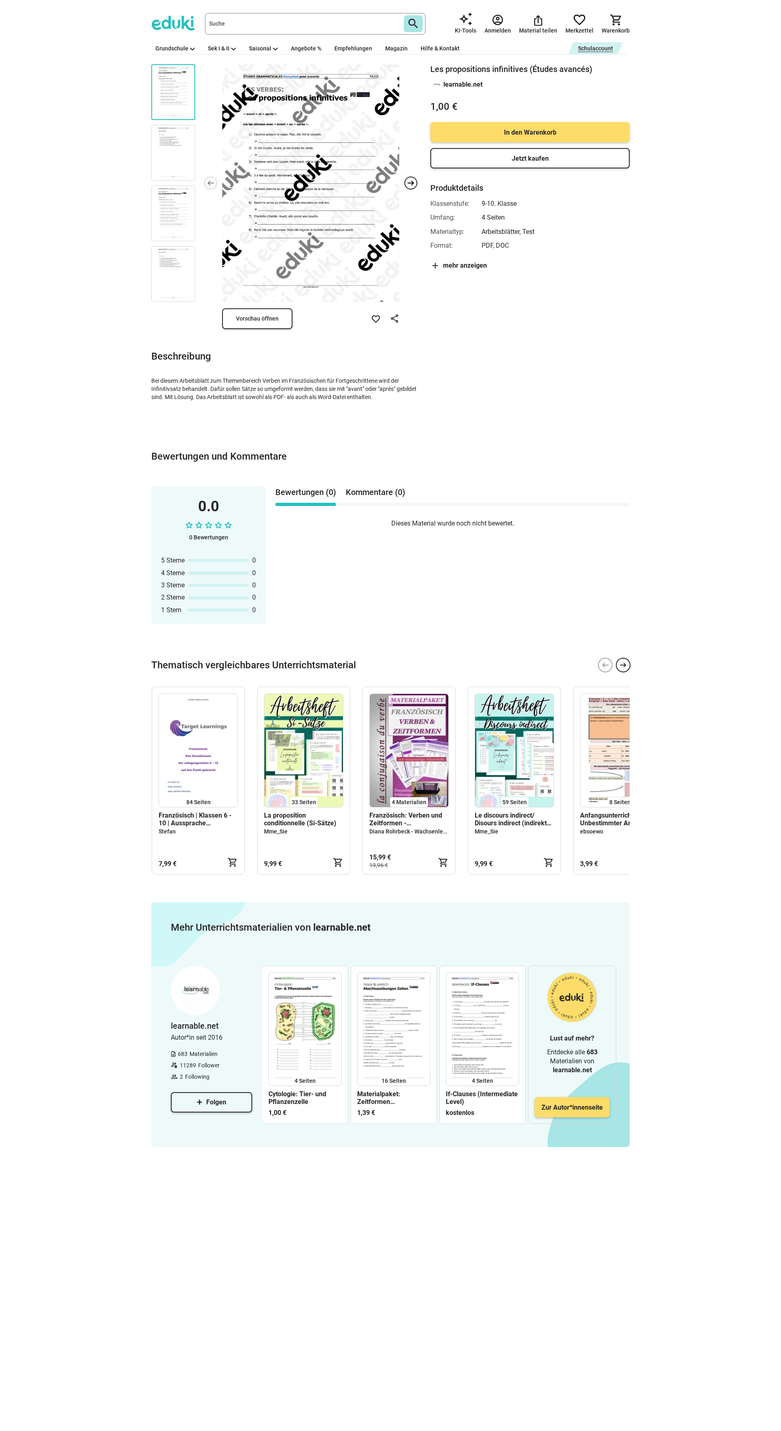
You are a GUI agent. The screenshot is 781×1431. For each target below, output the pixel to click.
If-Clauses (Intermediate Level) (482, 1098)
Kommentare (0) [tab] (375, 492)
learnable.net (462, 84)
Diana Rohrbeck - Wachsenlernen (412, 831)
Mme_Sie (276, 831)
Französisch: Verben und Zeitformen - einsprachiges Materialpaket (405, 819)
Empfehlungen (353, 48)
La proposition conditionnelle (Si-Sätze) (300, 819)
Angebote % (306, 48)
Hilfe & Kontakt (440, 48)
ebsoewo (591, 831)
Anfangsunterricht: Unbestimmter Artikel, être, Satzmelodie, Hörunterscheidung (612, 819)
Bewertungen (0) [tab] (305, 492)
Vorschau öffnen (257, 318)
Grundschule (171, 48)
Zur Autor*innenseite (572, 1107)
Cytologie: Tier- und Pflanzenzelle (297, 1098)
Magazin (396, 48)
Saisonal (260, 48)
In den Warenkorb (530, 132)
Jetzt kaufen (530, 158)
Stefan (167, 831)
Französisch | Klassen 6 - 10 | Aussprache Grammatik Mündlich (195, 819)
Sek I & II (218, 48)
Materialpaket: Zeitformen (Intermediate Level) (387, 1098)
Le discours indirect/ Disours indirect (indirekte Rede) (512, 819)
